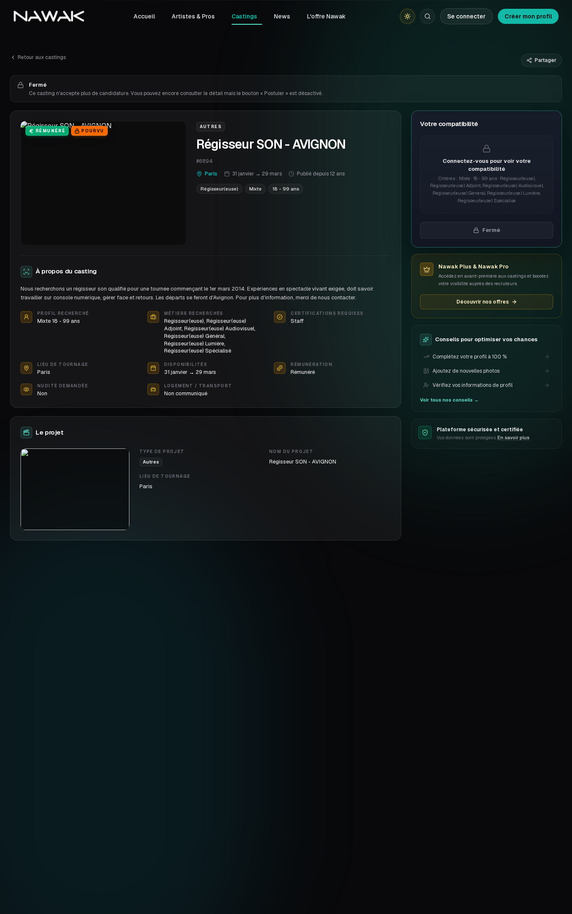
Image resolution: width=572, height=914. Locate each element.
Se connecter (466, 16)
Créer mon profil (528, 16)
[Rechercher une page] (427, 16)
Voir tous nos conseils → (449, 400)
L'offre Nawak (326, 16)
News (282, 16)
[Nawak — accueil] (48, 16)
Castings (244, 16)
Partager (546, 60)
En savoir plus (513, 437)
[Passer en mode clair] (407, 16)
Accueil (144, 16)
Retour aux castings (42, 57)
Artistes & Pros (193, 16)
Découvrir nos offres (482, 302)
